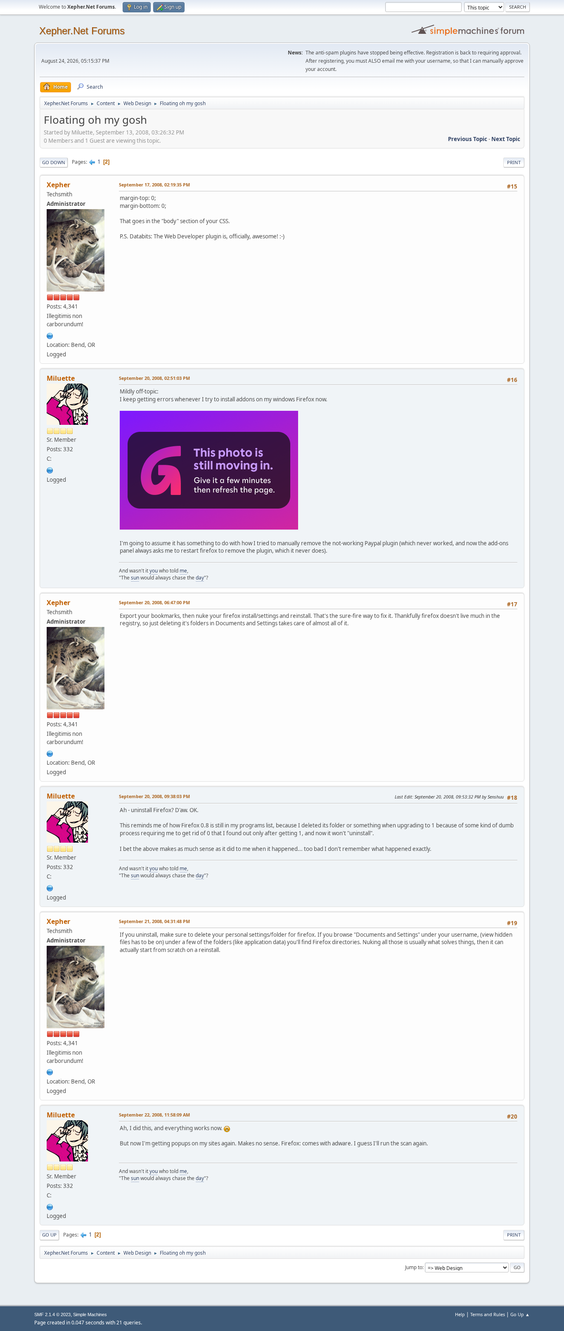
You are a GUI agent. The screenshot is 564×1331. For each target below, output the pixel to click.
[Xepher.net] (50, 335)
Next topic (505, 139)
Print (514, 162)
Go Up (49, 1235)
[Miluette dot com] (50, 469)
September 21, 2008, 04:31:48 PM (154, 921)
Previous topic (467, 139)
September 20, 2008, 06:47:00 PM (154, 602)
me (183, 570)
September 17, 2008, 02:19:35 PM (154, 184)
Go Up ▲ (520, 1314)
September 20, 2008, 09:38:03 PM (154, 796)
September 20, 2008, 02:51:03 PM (154, 378)
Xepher (58, 184)
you (153, 570)
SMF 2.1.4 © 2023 (52, 1314)
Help (460, 1314)
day (200, 577)
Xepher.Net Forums (82, 30)
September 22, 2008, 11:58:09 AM (154, 1115)
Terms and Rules (487, 1314)
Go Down (53, 162)
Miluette (61, 378)
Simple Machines (90, 1314)
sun (135, 577)
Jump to (413, 1267)
